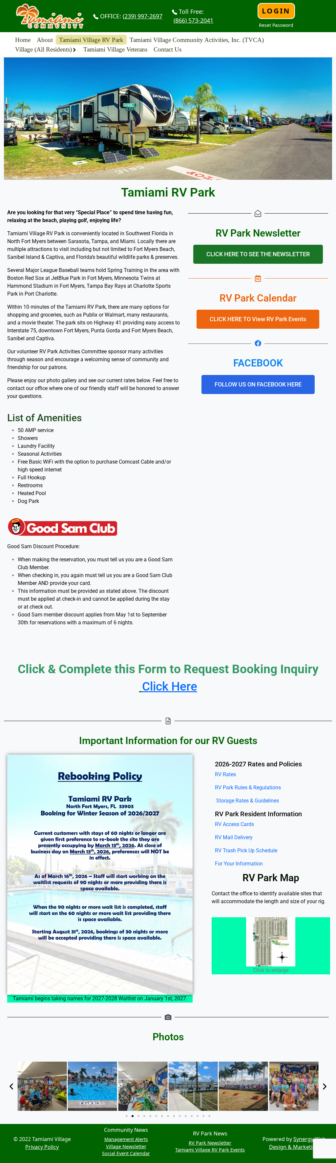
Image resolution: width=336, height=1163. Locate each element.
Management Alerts (126, 1139)
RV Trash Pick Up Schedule (246, 850)
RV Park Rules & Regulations (248, 787)
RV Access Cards (234, 824)
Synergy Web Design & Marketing (297, 1143)
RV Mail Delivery (234, 837)
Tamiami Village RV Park (91, 39)
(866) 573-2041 (193, 20)
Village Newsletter (126, 1146)
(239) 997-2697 (142, 16)
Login (276, 10)
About (45, 39)
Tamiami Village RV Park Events (210, 1150)
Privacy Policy (42, 1147)
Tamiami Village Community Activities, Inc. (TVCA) (197, 39)
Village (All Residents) (43, 49)
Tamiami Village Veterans (115, 49)
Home (23, 39)
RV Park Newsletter (210, 1143)
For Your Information (239, 864)
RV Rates (225, 774)
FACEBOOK (258, 363)
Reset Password (276, 25)
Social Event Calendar (126, 1153)
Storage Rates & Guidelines (247, 801)
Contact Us (167, 49)
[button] (11, 1086)
